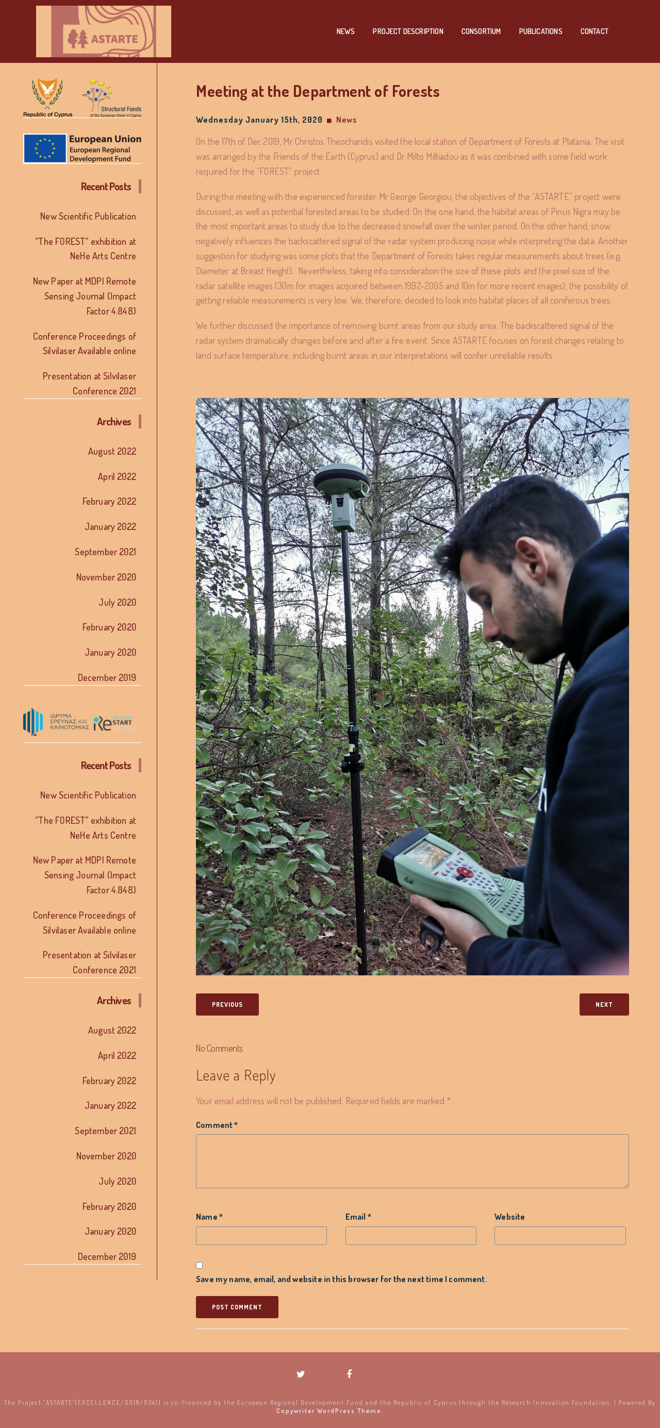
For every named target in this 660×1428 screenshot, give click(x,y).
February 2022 (109, 501)
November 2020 (106, 577)
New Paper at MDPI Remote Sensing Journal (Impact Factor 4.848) (84, 296)
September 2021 (105, 551)
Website (509, 1216)
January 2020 (110, 652)
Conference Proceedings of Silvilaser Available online (84, 343)
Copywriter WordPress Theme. (330, 1411)
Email (358, 1216)
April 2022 (117, 476)
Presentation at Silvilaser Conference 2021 (89, 383)
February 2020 (109, 627)
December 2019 (107, 677)
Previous (227, 1004)
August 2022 (112, 451)
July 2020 (117, 602)
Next (604, 1004)
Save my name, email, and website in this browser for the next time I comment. (341, 1279)
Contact (594, 31)
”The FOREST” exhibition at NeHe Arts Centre (85, 249)
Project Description (408, 31)
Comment (217, 1125)
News (346, 31)
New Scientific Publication (88, 216)
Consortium (481, 31)
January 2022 (110, 526)
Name (209, 1216)
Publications (541, 31)
